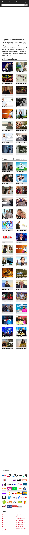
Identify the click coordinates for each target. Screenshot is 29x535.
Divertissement (6, 515)
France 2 (9, 475)
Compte (24, 2)
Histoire (19, 506)
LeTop (4, 506)
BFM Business (24, 493)
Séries (4, 517)
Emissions (5, 521)
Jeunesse (5, 525)
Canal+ (19, 475)
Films (3, 519)
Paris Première (19, 489)
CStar (9, 484)
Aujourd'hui (19, 515)
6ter (19, 484)
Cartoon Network (14, 502)
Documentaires (7, 527)
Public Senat (14, 506)
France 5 (24, 475)
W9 (14, 480)
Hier (17, 517)
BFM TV (19, 493)
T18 (24, 489)
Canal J (9, 502)
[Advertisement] (14, 22)
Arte (9, 480)
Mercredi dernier (20, 522)
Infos (3, 531)
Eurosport (19, 497)
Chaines (11, 2)
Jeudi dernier (19, 521)
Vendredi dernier (20, 519)
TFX (24, 480)
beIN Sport (14, 497)
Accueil (4, 2)
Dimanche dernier (21, 528)
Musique (4, 529)
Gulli (4, 502)
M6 (4, 480)
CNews (14, 493)
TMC (19, 480)
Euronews (4, 497)
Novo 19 (4, 493)
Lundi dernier (19, 526)
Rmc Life (9, 489)
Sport (3, 523)
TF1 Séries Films (14, 484)
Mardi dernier (19, 524)
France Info (9, 493)
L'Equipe (24, 497)
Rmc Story (4, 489)
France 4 (4, 484)
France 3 (14, 475)
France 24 (9, 497)
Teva (14, 489)
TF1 (4, 475)
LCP (9, 506)
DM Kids (24, 502)
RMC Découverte (25, 484)
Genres (18, 2)
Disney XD (19, 502)
